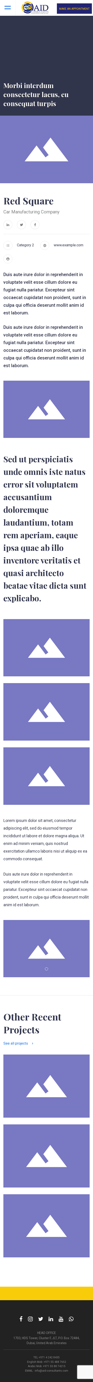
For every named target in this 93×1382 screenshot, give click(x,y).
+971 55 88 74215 (54, 1366)
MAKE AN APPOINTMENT (74, 8)
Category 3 (18, 1178)
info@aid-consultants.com (51, 1370)
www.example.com (68, 245)
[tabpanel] (46, 948)
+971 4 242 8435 (49, 1357)
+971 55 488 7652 (55, 1362)
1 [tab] (46, 968)
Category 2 (25, 245)
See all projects (15, 1043)
